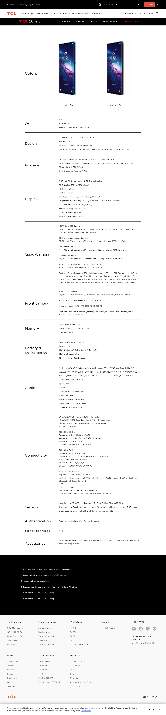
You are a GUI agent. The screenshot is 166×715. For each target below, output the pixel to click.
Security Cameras (46, 644)
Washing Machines (46, 636)
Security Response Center (81, 682)
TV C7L (73, 636)
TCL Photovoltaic (77, 661)
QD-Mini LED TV (14, 632)
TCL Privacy (75, 686)
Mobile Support (108, 628)
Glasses (10, 682)
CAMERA (66, 21)
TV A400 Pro (44, 661)
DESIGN (93, 21)
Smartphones (13, 661)
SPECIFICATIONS (130, 21)
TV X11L (73, 628)
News (72, 670)
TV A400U (43, 670)
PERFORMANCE (110, 21)
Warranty (74, 678)
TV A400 (42, 665)
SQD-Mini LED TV (15, 628)
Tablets (10, 665)
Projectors (12, 678)
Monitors (11, 644)
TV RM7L (42, 674)
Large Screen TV (14, 636)
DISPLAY (80, 21)
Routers (10, 674)
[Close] (158, 709)
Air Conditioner (45, 628)
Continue (149, 5)
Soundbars (12, 640)
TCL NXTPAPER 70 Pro (80, 644)
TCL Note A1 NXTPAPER (49, 682)
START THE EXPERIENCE (143, 643)
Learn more (86, 710)
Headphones (13, 670)
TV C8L (73, 632)
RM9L (72, 640)
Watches (11, 686)
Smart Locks (44, 640)
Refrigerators (44, 632)
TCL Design (75, 665)
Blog (72, 674)
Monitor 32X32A (45, 678)
